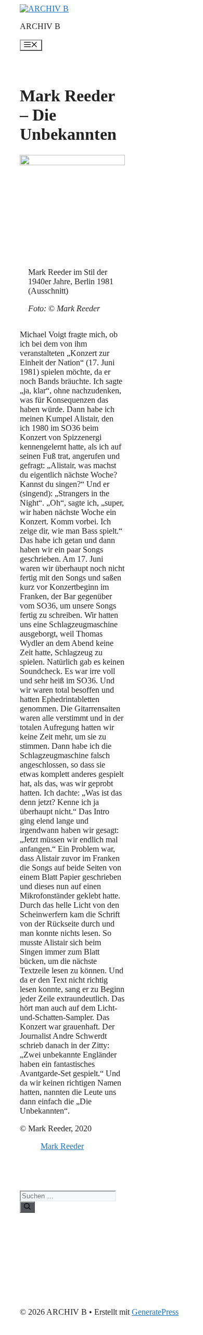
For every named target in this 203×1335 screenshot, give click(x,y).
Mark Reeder (62, 1146)
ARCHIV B (40, 26)
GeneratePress (155, 1311)
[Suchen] (27, 1207)
